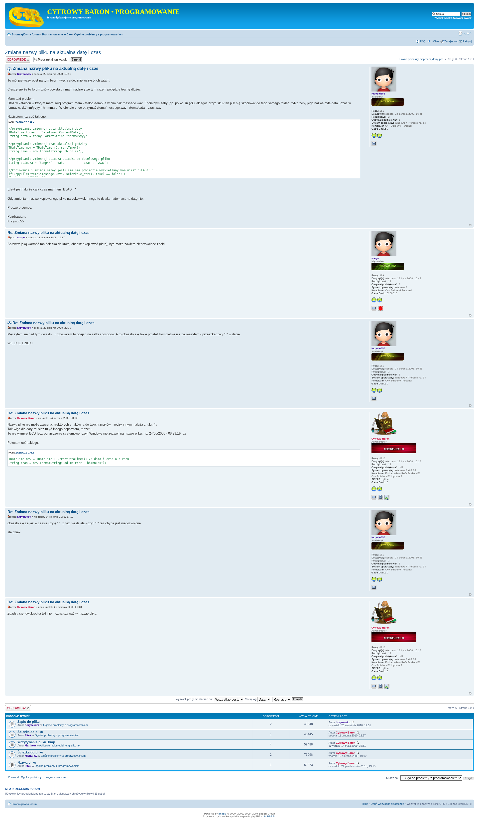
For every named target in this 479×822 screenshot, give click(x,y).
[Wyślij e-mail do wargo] (373, 308)
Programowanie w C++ (57, 34)
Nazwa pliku (26, 762)
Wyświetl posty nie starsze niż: (195, 699)
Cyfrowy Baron (26, 418)
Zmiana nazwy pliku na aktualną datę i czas (53, 52)
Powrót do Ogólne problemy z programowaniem (37, 777)
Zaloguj (467, 41)
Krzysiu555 (24, 74)
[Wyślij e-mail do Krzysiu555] (373, 143)
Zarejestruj (450, 41)
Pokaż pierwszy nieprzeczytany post (421, 59)
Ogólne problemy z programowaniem (98, 34)
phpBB (223, 813)
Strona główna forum (26, 34)
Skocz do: (392, 777)
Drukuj (460, 33)
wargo (21, 237)
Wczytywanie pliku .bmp (36, 742)
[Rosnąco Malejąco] (288, 699)
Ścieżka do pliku (30, 732)
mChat (435, 41)
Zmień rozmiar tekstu (468, 33)
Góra (470, 225)
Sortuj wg (251, 699)
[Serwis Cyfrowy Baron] (26, 16)
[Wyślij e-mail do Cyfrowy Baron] (373, 497)
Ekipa (364, 803)
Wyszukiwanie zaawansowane (453, 17)
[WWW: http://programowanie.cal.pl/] (380, 497)
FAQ (422, 41)
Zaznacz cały (24, 122)
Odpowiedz (12, 57)
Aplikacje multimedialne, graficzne (59, 745)
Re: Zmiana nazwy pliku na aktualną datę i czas (48, 232)
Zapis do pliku (28, 722)
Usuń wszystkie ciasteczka (387, 803)
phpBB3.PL (269, 816)
